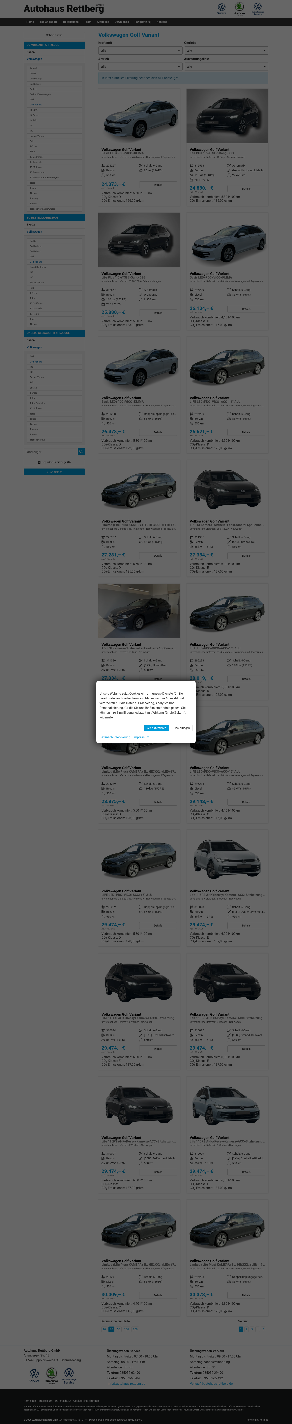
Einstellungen (181, 728)
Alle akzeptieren (156, 728)
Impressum (141, 737)
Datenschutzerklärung (115, 737)
